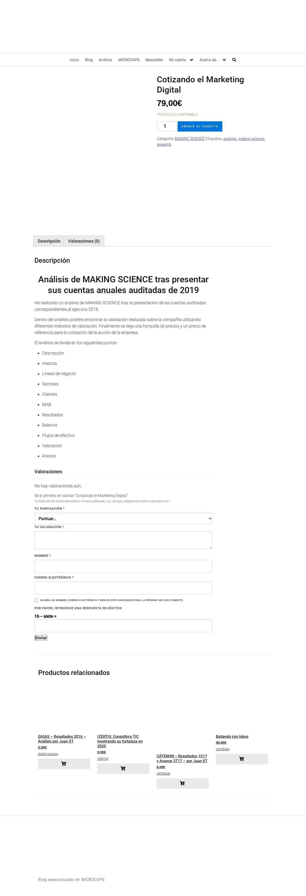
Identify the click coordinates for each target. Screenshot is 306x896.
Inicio (74, 60)
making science (251, 138)
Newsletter (154, 60)
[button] (64, 764)
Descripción (49, 241)
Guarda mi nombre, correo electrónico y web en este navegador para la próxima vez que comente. (112, 600)
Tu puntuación (49, 508)
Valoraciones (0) (84, 241)
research (164, 144)
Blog (89, 60)
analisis (229, 138)
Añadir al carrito (200, 126)
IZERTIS (102, 759)
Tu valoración (49, 527)
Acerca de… (209, 60)
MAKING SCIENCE (190, 138)
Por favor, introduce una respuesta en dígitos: (78, 608)
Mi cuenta (177, 60)
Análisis (105, 60)
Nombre (42, 555)
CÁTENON (163, 773)
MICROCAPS (128, 60)
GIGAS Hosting (48, 754)
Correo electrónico (54, 577)
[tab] (49, 241)
